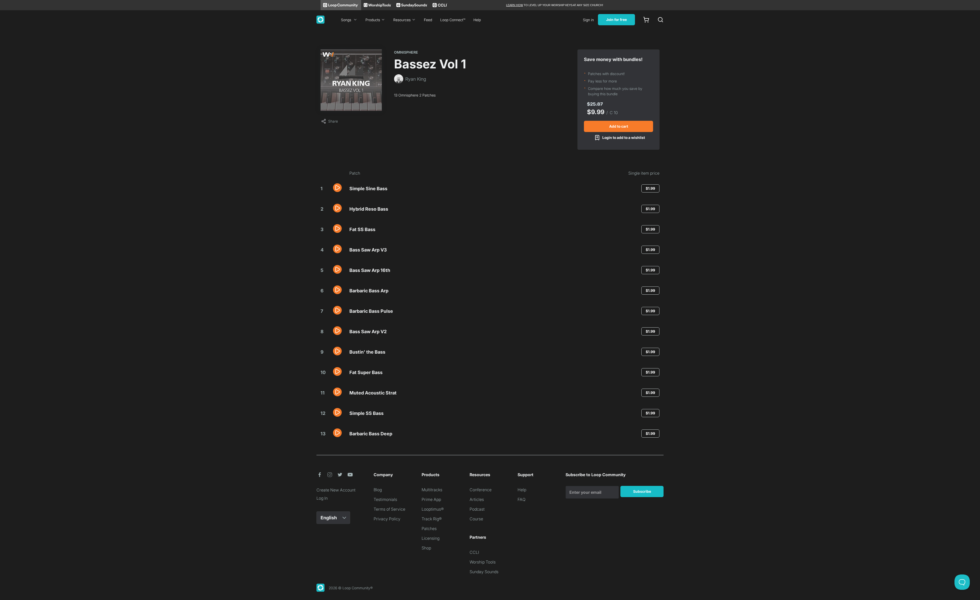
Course (476, 518)
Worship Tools (483, 562)
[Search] (660, 20)
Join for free (616, 19)
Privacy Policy (387, 518)
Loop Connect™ (452, 20)
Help (477, 20)
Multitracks (432, 489)
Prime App (431, 499)
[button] (337, 187)
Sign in (588, 20)
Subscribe (642, 491)
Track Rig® (432, 518)
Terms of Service (389, 509)
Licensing (430, 538)
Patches (429, 528)
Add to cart (618, 126)
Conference (481, 489)
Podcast (477, 509)
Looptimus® (433, 509)
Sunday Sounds (484, 571)
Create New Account (336, 490)
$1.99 (650, 188)
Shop (426, 547)
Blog (378, 489)
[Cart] (646, 20)
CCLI (474, 552)
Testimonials (385, 499)
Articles (477, 499)
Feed (428, 20)
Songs (346, 20)
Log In (322, 498)
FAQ (521, 499)
